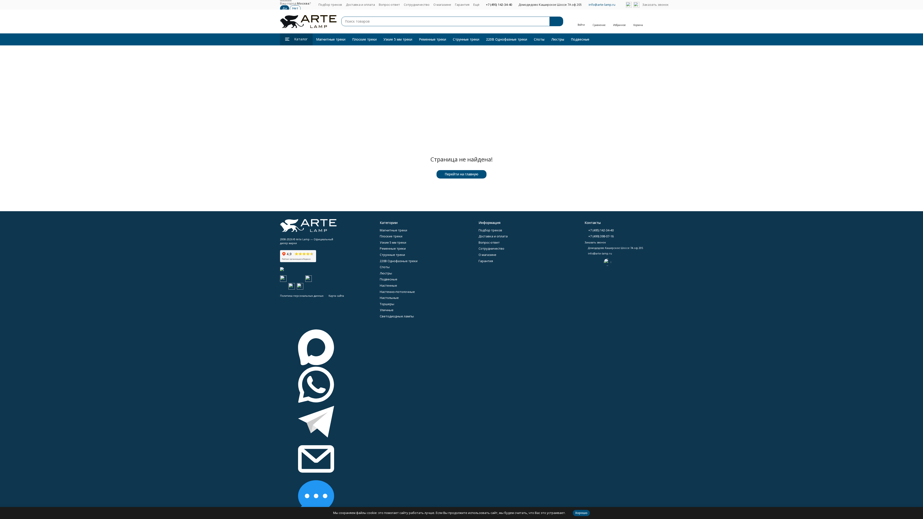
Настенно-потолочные (397, 292)
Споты (539, 39)
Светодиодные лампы (397, 316)
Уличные (386, 310)
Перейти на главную (461, 174)
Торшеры (387, 304)
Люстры (557, 39)
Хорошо (581, 513)
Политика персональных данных (302, 295)
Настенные (388, 285)
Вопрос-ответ (389, 4)
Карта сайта (336, 295)
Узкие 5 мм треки (397, 39)
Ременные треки (432, 39)
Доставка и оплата (360, 4)
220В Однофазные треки (506, 39)
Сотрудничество (417, 4)
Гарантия (462, 4)
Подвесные (580, 39)
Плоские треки (364, 39)
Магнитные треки (330, 39)
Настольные (389, 298)
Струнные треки (466, 39)
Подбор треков (330, 4)
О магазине (442, 4)
